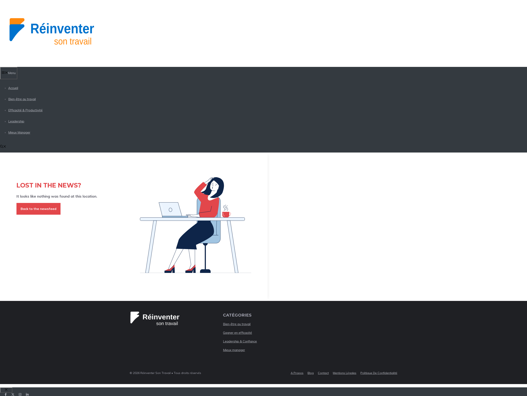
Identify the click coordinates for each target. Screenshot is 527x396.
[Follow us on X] (12, 394)
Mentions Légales (344, 373)
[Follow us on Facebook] (5, 394)
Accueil (13, 88)
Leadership (16, 121)
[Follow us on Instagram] (20, 394)
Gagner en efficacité (237, 333)
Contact (323, 373)
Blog (311, 373)
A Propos (297, 373)
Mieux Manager (19, 132)
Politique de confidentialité (378, 373)
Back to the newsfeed (38, 209)
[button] (3, 147)
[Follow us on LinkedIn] (27, 394)
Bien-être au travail (22, 99)
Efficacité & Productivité (25, 110)
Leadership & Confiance (240, 341)
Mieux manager (234, 350)
